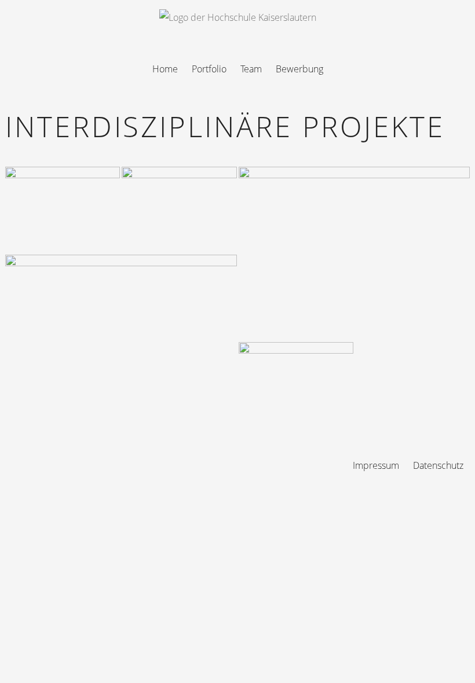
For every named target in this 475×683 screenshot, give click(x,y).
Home (165, 69)
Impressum (376, 465)
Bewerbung (299, 69)
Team (251, 69)
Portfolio (209, 69)
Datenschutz (438, 465)
